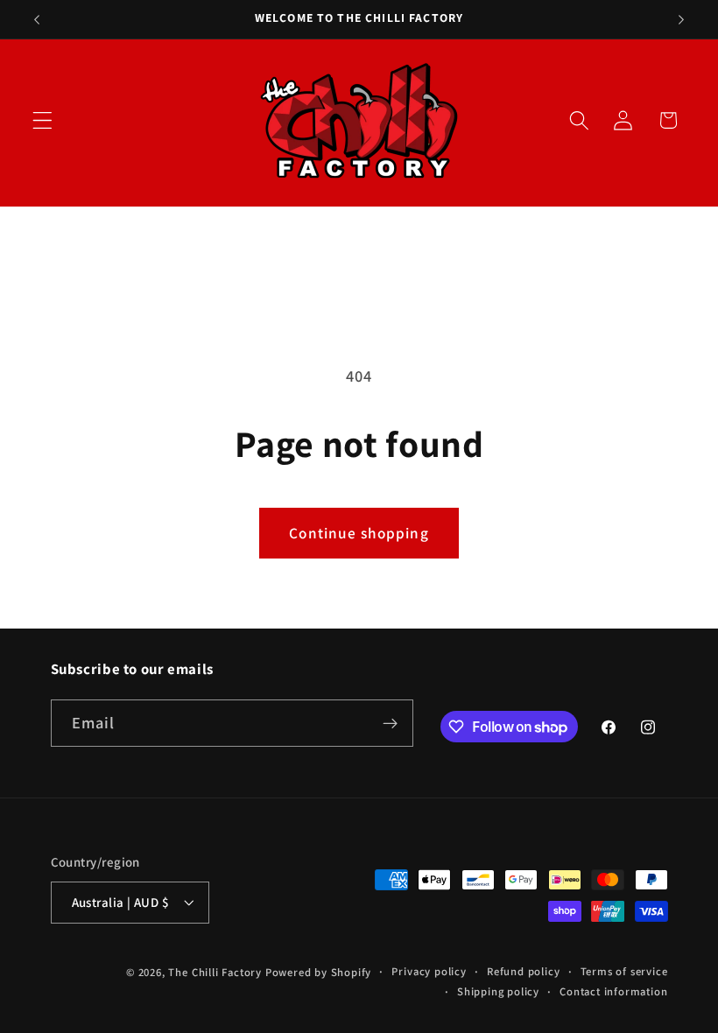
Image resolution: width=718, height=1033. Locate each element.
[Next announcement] (681, 19)
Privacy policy (428, 971)
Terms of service (624, 971)
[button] (42, 120)
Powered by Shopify (318, 972)
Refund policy (523, 971)
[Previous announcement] (37, 19)
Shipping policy (498, 991)
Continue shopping (359, 533)
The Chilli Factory (215, 972)
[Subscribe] (390, 723)
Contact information (613, 991)
